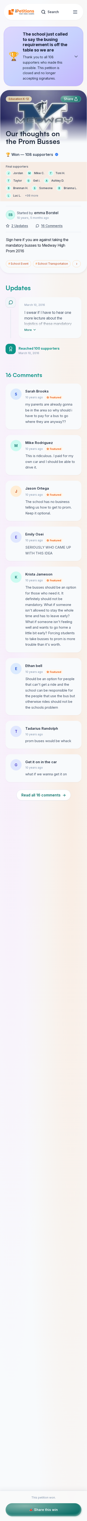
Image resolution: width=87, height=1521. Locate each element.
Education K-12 (19, 99)
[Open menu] (75, 12)
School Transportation (51, 263)
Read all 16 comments (43, 795)
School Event (18, 263)
